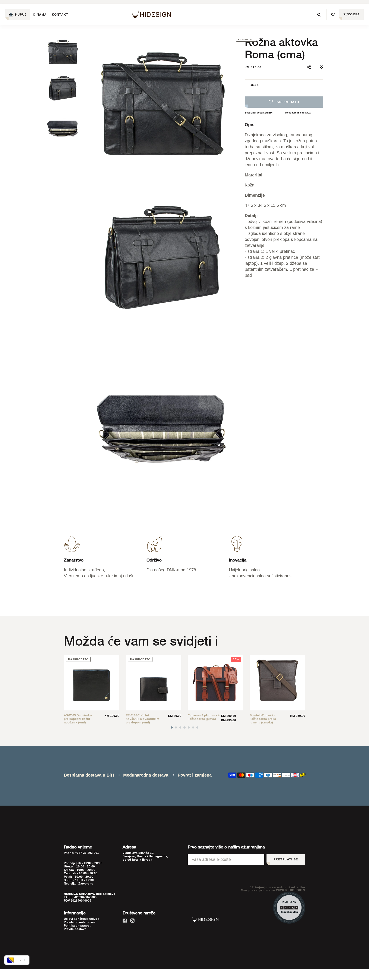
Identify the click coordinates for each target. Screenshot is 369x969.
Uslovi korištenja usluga (81, 918)
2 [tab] (176, 727)
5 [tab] (189, 727)
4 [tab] (184, 727)
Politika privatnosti (77, 925)
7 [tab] (197, 727)
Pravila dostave (75, 929)
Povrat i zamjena (195, 775)
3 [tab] (180, 727)
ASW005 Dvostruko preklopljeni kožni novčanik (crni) (78, 719)
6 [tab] (193, 727)
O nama (40, 14)
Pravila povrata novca (79, 922)
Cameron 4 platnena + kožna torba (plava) (204, 717)
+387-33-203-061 (87, 852)
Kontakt (60, 14)
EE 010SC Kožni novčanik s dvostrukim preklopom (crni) (142, 719)
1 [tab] (172, 727)
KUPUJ (20, 14)
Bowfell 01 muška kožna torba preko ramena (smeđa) (263, 719)
